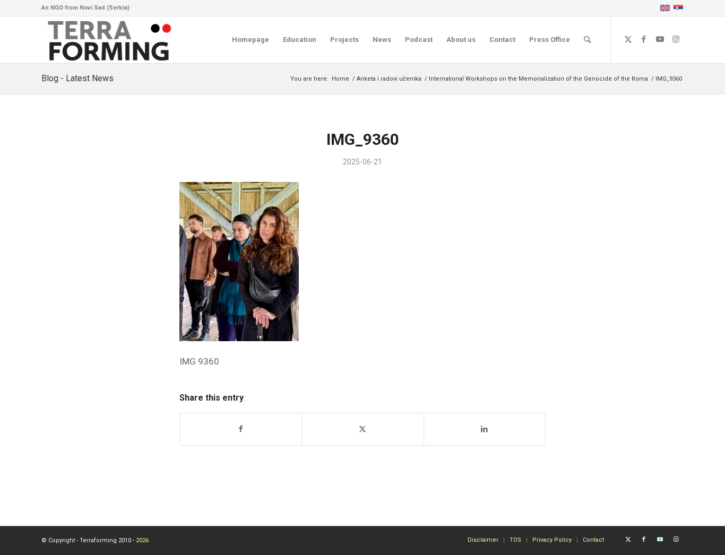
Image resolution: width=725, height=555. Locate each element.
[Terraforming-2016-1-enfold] (109, 39)
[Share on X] (362, 429)
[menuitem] (250, 39)
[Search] (587, 39)
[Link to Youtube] (660, 39)
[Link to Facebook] (644, 39)
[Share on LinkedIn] (484, 429)
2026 (142, 540)
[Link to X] (628, 39)
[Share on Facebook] (240, 429)
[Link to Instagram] (676, 39)
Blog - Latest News (77, 78)
